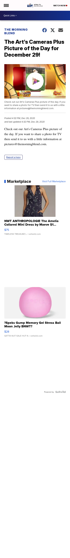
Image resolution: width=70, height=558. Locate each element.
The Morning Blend (16, 31)
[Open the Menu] (6, 5)
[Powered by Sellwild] (60, 392)
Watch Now (59, 5)
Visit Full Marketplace (54, 181)
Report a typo (13, 157)
